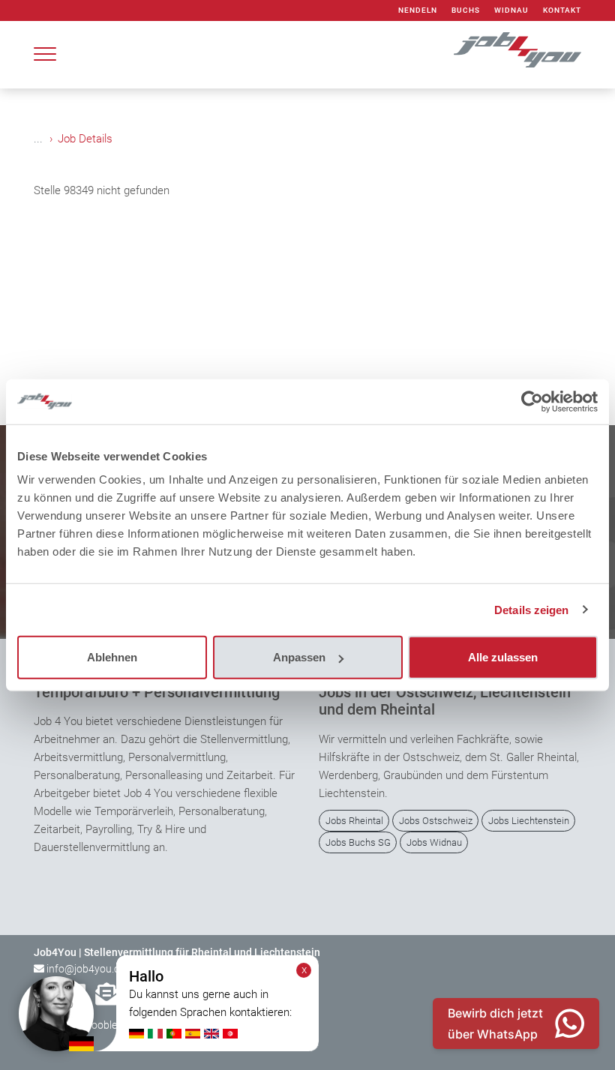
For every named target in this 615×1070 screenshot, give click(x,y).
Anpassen (299, 657)
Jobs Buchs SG (358, 842)
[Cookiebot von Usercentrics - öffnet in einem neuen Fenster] (532, 401)
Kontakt (562, 10)
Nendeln (417, 10)
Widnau (511, 10)
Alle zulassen (503, 657)
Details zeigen (531, 609)
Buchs (466, 10)
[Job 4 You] (517, 49)
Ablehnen (112, 657)
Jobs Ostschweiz (435, 820)
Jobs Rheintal (354, 820)
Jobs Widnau (434, 842)
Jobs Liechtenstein (528, 820)
